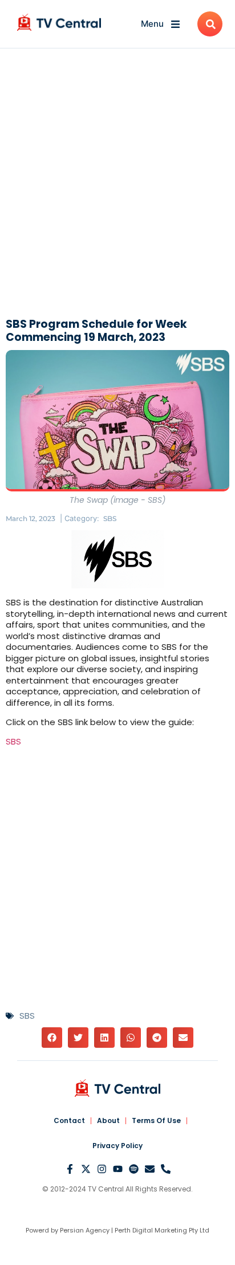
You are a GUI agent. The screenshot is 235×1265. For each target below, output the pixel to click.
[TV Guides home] (59, 22)
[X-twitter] (86, 1169)
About (108, 1120)
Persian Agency (85, 1230)
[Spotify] (134, 1169)
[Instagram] (102, 1169)
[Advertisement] (117, 185)
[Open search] (209, 23)
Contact (69, 1120)
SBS (109, 518)
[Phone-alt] (166, 1169)
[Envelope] (150, 1169)
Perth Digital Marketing (151, 1230)
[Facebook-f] (70, 1169)
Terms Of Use (156, 1120)
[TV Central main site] (117, 1088)
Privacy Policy (117, 1145)
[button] (52, 1037)
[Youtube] (118, 1169)
